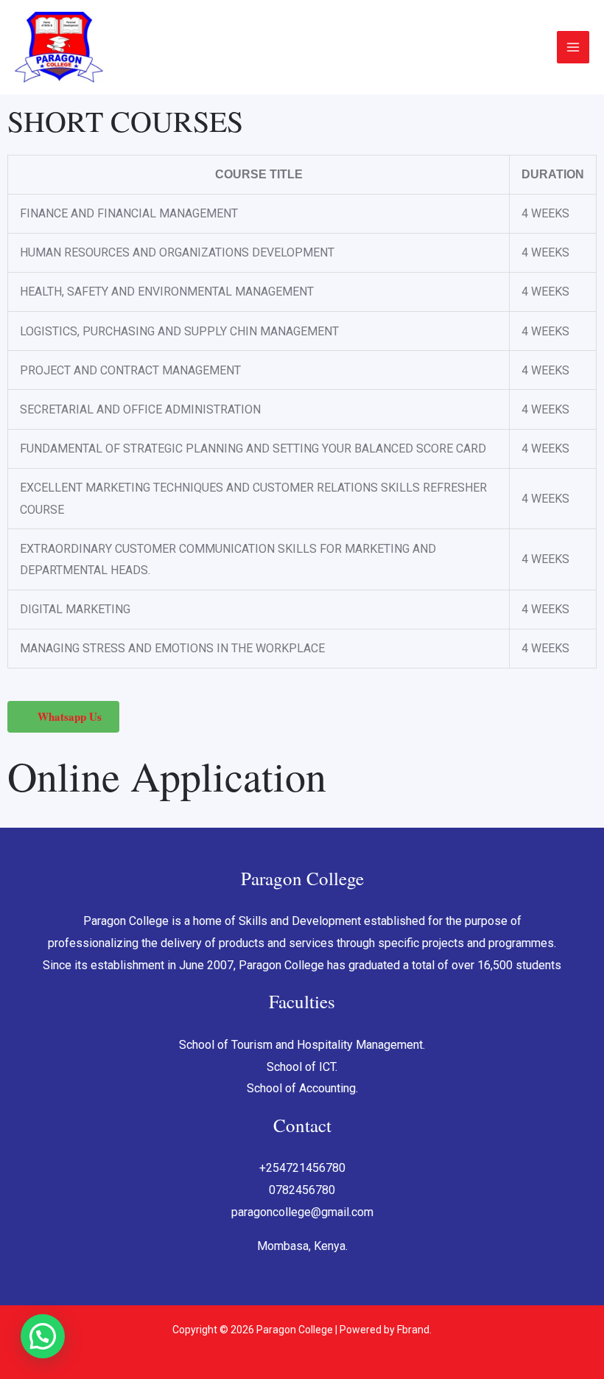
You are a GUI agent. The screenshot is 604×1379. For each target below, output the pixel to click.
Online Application (166, 775)
